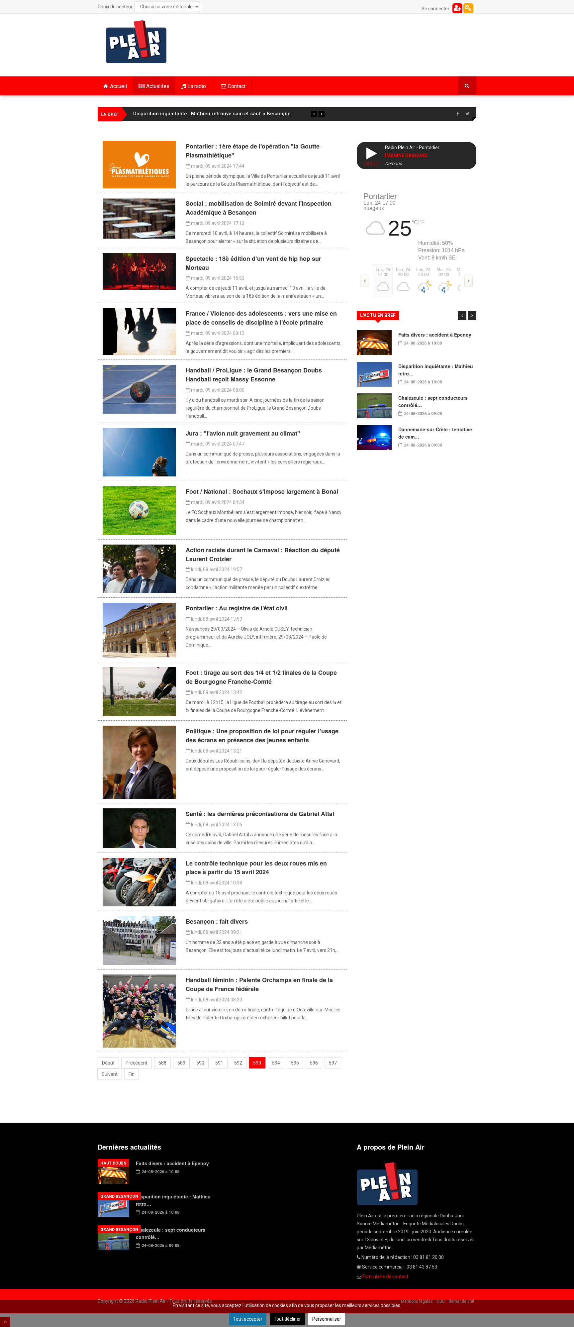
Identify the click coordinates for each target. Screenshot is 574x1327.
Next (472, 315)
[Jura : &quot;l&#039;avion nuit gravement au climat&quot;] (139, 452)
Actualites (157, 86)
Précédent (136, 1063)
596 (314, 1063)
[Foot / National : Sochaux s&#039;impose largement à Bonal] (139, 510)
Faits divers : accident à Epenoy (434, 334)
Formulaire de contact (385, 1276)
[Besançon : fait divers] (139, 940)
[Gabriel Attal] (139, 828)
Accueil (118, 86)
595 (295, 1063)
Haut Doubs (113, 1163)
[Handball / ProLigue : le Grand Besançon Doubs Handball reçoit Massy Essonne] (139, 388)
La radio (196, 86)
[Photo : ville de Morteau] (139, 270)
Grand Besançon (119, 1196)
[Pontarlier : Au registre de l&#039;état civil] (139, 630)
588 (162, 1063)
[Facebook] (457, 114)
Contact (236, 86)
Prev (462, 315)
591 (219, 1063)
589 (181, 1063)
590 (200, 1063)
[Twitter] (467, 114)
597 (333, 1063)
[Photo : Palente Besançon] (139, 1010)
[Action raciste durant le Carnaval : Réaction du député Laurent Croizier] (139, 568)
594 (276, 1063)
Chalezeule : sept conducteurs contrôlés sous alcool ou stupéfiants (213, 114)
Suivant (110, 1074)
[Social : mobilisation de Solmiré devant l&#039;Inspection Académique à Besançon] (139, 218)
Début (108, 1063)
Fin (132, 1074)
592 (238, 1063)
